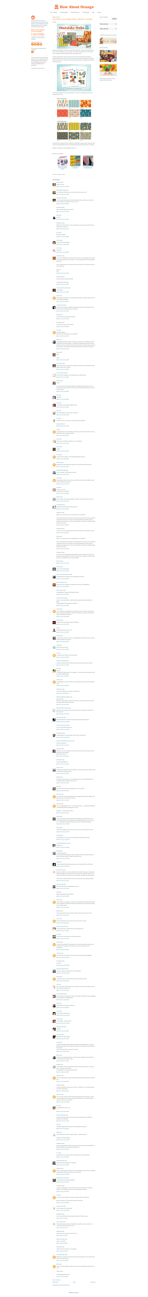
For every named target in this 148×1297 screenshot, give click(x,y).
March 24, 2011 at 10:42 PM (62, 729)
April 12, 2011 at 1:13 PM (62, 1260)
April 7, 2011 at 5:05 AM (61, 1251)
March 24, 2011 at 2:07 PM (62, 336)
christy (57, 899)
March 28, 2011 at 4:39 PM (62, 1164)
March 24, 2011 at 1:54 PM (62, 292)
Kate (57, 395)
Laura (57, 918)
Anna (57, 1003)
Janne (57, 1011)
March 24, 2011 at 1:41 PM (62, 211)
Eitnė (57, 215)
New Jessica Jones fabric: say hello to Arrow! (62, 168)
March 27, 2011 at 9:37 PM (62, 1111)
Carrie (57, 478)
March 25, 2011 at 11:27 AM (62, 831)
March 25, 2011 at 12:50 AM (62, 737)
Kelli (57, 410)
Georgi (58, 454)
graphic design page (40, 48)
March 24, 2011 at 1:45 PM (62, 219)
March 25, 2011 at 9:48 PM (62, 949)
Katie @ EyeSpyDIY (61, 968)
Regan (58, 352)
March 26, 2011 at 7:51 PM (62, 1061)
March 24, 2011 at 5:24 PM (62, 605)
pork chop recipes (60, 1239)
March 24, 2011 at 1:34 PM (62, 194)
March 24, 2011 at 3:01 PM (62, 414)
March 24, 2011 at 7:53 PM (62, 665)
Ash (57, 1195)
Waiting (58, 851)
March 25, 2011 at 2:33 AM (62, 756)
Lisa (57, 934)
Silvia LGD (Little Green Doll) (63, 574)
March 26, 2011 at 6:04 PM (62, 1051)
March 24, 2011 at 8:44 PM (62, 676)
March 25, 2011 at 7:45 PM (62, 930)
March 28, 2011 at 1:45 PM (62, 1149)
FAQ (93, 12)
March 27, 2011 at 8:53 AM (62, 1081)
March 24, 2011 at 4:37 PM (62, 563)
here (75, 148)
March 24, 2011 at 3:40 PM (62, 458)
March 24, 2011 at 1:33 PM (62, 186)
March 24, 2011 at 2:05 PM (62, 326)
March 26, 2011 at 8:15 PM (62, 1072)
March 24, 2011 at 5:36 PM (62, 616)
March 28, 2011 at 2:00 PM (62, 1157)
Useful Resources (75, 12)
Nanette (58, 380)
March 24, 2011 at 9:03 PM (62, 714)
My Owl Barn (59, 733)
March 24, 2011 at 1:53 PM (62, 284)
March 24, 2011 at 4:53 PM (62, 578)
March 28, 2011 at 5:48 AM (62, 1128)
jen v (57, 1152)
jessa (57, 232)
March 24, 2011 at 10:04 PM (62, 721)
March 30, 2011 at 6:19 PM (62, 1202)
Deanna (58, 566)
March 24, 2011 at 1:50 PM (62, 273)
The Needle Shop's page (75, 58)
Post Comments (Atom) (64, 1285)
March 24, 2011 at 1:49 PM (62, 244)
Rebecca (58, 462)
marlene (58, 679)
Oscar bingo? (113, 35)
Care (57, 418)
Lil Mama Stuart (60, 305)
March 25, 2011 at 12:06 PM (62, 858)
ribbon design (108, 80)
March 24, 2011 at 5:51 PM (62, 624)
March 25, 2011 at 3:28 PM (62, 896)
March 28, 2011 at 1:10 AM (62, 1121)
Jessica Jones (59, 869)
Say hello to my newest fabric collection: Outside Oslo (72, 20)
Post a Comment (56, 1280)
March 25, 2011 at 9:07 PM (62, 938)
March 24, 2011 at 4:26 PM (62, 532)
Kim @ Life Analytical (61, 660)
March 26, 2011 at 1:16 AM (62, 980)
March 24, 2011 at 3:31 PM (62, 443)
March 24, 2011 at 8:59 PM (62, 693)
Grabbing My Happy (61, 470)
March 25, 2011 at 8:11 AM (62, 813)
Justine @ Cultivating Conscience (64, 740)
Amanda (58, 942)
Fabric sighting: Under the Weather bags (88, 167)
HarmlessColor (59, 717)
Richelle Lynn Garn (60, 926)
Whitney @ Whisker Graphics (63, 697)
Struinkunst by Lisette (61, 1177)
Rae (57, 1105)
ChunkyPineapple (60, 1254)
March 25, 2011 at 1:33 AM (62, 745)
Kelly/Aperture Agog (61, 190)
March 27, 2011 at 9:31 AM (62, 1091)
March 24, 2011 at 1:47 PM (62, 228)
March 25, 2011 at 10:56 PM (62, 965)
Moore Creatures (60, 582)
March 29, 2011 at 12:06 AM (62, 1174)
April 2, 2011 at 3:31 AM (61, 1235)
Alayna (58, 976)
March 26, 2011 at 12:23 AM (62, 973)
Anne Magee (59, 504)
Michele (58, 497)
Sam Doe (58, 1094)
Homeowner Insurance (61, 725)
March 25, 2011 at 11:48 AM (62, 847)
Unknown (58, 794)
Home (74, 1282)
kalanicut (58, 182)
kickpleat (58, 835)
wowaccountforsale (60, 1115)
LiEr (57, 984)
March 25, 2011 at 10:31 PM (62, 957)
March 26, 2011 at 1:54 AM (62, 990)
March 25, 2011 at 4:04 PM (62, 915)
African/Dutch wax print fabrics (75, 167)
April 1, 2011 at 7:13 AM (61, 1218)
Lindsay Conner (60, 197)
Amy (57, 668)
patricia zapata (59, 884)
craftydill (58, 635)
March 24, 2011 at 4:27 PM (62, 548)
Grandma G (59, 255)
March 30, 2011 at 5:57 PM (62, 1191)
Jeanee (58, 1019)
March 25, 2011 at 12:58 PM (62, 866)
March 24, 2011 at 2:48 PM (62, 377)
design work (59, 174)
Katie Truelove (59, 590)
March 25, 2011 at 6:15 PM (62, 923)
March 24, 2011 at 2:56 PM (62, 399)
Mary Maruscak (60, 1026)
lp (56, 429)
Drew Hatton (59, 363)
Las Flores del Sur (60, 598)
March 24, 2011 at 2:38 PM (62, 369)
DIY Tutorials (54, 12)
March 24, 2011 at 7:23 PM (62, 649)
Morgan (58, 314)
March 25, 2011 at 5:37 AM (62, 782)
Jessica (58, 240)
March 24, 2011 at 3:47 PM (62, 466)
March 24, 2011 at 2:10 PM (62, 348)
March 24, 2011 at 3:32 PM (62, 451)
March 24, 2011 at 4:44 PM (62, 571)
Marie (57, 1264)
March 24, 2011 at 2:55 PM (62, 391)
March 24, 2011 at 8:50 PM (62, 685)
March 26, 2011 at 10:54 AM (62, 1015)
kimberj (58, 816)
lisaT (57, 330)
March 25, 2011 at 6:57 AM (62, 790)
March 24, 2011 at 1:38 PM (62, 203)
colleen (58, 609)
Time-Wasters (85, 12)
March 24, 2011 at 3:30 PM (62, 435)
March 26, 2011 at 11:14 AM (62, 1023)
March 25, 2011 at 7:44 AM (62, 800)
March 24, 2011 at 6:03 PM (62, 632)
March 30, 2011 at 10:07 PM (62, 1210)
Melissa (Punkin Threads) (62, 708)
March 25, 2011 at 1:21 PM (62, 888)
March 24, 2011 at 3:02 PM (62, 426)
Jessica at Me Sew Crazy (62, 288)
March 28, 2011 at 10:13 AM (62, 1139)
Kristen (58, 295)
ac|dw (57, 862)
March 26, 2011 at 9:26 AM (62, 1007)
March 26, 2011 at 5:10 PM (62, 1038)
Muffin (57, 1132)
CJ (57, 653)
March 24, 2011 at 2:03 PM (62, 311)
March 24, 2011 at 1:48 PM (62, 236)
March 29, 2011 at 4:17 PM (62, 1182)
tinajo (57, 439)
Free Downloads (64, 12)
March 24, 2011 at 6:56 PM (62, 641)
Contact (99, 12)
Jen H (57, 248)
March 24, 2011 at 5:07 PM (62, 594)
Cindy (57, 645)
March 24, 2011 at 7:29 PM (62, 657)
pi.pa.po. (58, 767)
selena (58, 827)
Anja (57, 487)
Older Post (93, 1282)
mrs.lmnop (58, 1034)
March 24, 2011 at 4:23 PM (62, 501)
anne (57, 402)
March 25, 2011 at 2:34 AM (62, 764)
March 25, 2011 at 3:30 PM (62, 907)
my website (44, 25)
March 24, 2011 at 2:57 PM (62, 407)
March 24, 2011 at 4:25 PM (62, 525)
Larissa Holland (60, 993)
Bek (57, 786)
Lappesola (58, 748)
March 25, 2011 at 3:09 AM (62, 773)
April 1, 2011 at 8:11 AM (61, 1227)
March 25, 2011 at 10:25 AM (62, 824)
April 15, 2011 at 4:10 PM (62, 1276)
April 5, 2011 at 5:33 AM (61, 1243)
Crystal (58, 1042)
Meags (58, 1055)
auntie (57, 446)
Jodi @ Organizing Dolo (62, 843)
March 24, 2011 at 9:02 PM (62, 704)
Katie (57, 339)
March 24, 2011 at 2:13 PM (62, 359)
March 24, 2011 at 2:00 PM (62, 301)
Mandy (58, 536)
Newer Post (55, 1282)
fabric (64, 174)
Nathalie (58, 1064)
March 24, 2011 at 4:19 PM (62, 493)
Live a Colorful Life (60, 372)
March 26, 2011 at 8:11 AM (62, 999)
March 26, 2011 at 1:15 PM (62, 1031)
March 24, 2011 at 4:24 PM (62, 509)
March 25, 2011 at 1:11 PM (62, 880)
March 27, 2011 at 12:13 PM (62, 1102)
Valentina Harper (60, 1160)
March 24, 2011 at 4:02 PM (62, 484)
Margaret (58, 620)
